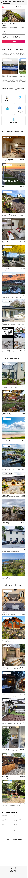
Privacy (11, 871)
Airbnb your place (20, 6)
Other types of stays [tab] (6, 815)
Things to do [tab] (15, 815)
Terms (15, 871)
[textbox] (7, 37)
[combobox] (13, 33)
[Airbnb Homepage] (3, 7)
